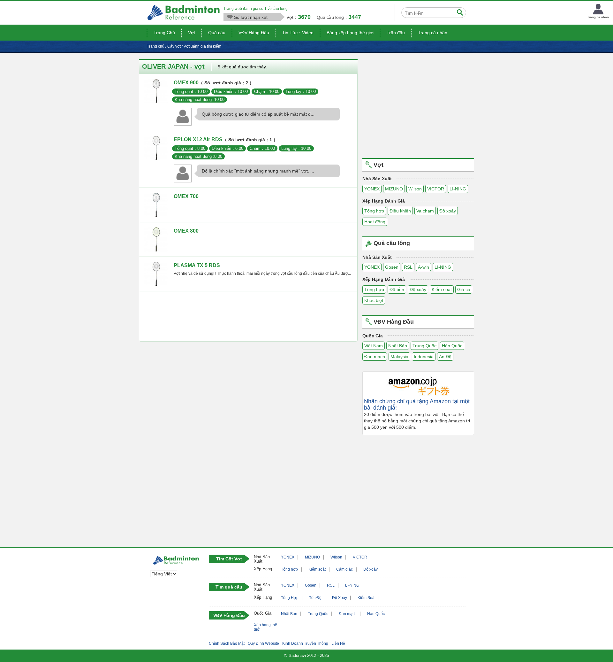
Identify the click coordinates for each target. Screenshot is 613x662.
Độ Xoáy (339, 598)
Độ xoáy (447, 210)
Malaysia (399, 356)
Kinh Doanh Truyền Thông (305, 643)
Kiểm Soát (366, 598)
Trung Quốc (424, 345)
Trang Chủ (164, 32)
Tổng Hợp (290, 598)
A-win (423, 267)
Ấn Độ (445, 356)
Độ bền (397, 289)
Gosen (391, 267)
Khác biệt (373, 300)
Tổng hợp (374, 210)
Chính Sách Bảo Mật (227, 643)
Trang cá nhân (432, 32)
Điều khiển (400, 210)
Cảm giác (344, 569)
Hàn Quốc (452, 345)
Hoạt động (374, 221)
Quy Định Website (263, 643)
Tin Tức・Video (298, 32)
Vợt (191, 32)
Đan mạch (374, 356)
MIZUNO (394, 188)
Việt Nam (373, 345)
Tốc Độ (315, 598)
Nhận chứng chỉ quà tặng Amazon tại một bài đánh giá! (417, 404)
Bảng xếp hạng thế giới (350, 32)
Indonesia (424, 356)
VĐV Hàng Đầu (253, 32)
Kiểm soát (442, 289)
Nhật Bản (397, 345)
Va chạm (425, 210)
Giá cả (463, 289)
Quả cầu (216, 32)
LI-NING (458, 188)
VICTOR (435, 188)
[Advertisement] (248, 318)
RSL (408, 267)
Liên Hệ (338, 643)
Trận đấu (396, 32)
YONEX (372, 188)
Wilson (415, 188)
